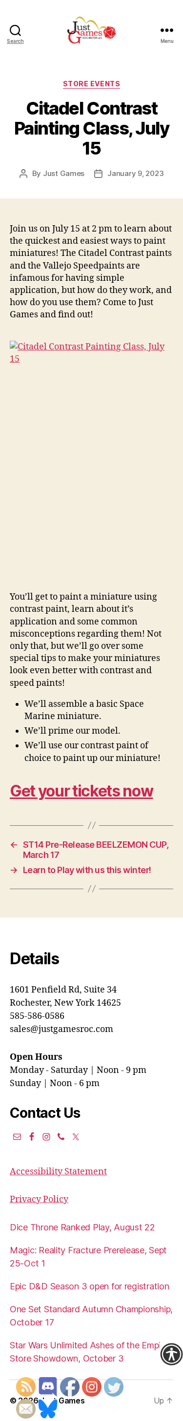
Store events (91, 83)
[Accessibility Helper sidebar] (171, 1354)
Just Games (63, 173)
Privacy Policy (39, 1199)
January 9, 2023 (135, 173)
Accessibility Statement (58, 1171)
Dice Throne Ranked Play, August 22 (82, 1227)
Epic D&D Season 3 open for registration (89, 1286)
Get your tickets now (81, 790)
